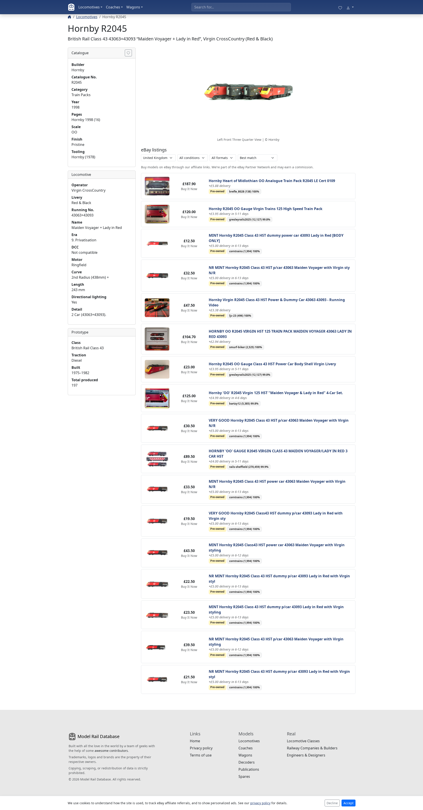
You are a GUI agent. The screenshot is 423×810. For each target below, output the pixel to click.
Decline (332, 803)
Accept (348, 803)
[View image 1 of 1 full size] (248, 92)
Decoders (246, 762)
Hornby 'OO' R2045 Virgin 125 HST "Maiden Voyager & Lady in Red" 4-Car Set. (276, 392)
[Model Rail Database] (71, 7)
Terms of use (201, 755)
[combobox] (241, 7)
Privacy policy (201, 748)
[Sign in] (350, 7)
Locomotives (89, 7)
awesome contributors (111, 750)
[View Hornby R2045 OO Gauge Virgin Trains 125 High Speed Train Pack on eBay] (157, 213)
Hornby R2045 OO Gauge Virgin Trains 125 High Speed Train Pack (265, 208)
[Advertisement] (102, 426)
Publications (248, 769)
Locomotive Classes (303, 741)
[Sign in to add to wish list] (128, 53)
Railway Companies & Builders (312, 748)
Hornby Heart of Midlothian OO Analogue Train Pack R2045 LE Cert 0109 (272, 180)
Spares (244, 776)
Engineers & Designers (306, 755)
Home (195, 741)
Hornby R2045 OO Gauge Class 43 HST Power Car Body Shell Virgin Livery (272, 363)
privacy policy (260, 803)
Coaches (113, 7)
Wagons (133, 7)
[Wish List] (340, 7)
